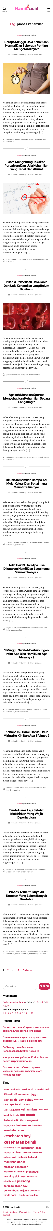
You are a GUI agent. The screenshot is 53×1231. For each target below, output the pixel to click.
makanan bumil (10, 1157)
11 (28, 1013)
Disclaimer (14, 1212)
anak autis (15, 1089)
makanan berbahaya (32, 1152)
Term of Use (25, 1212)
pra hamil (39, 457)
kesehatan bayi (18, 1135)
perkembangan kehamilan (33, 542)
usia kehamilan (34, 375)
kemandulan (37, 1125)
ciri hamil (27, 1104)
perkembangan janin (16, 1190)
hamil (6, 1115)
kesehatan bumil (13, 788)
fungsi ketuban (21, 951)
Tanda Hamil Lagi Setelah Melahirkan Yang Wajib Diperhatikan (26, 813)
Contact (6, 1215)
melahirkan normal (14, 1171)
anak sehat (39, 1089)
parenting (23, 1181)
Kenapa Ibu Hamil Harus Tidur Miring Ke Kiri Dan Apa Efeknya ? (26, 733)
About (5, 1212)
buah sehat (38, 1100)
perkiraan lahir (24, 259)
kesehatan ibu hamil (12, 1148)
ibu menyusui (29, 1120)
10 (25, 1013)
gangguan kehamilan (20, 1109)
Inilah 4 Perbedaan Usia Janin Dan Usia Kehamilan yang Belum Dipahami (26, 285)
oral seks (32, 457)
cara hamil (10, 709)
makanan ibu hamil (27, 1157)
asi (8, 542)
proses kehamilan (27, 139)
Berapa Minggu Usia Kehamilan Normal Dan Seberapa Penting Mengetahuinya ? (26, 45)
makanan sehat (14, 1162)
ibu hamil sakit (11, 1120)
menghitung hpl (12, 259)
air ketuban (11, 951)
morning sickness (15, 1176)
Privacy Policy (39, 1212)
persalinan (35, 1190)
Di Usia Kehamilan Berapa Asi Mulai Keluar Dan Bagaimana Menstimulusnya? (26, 483)
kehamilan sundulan (24, 869)
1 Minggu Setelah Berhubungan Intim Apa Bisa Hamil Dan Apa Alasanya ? (26, 653)
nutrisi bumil (32, 1176)
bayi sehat (26, 1099)
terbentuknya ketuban (37, 954)
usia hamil (38, 139)
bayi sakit (10, 1099)
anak (6, 1089)
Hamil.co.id (15, 1207)
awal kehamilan (23, 1094)
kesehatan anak (14, 1130)
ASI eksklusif (10, 1094)
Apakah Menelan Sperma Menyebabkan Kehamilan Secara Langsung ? (26, 398)
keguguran (9, 1125)
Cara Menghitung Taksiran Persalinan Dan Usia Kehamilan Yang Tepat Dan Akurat (26, 165)
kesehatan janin (31, 1147)
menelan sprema (21, 457)
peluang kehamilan (22, 709)
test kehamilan (16, 630)
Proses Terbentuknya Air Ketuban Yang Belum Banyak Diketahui (26, 895)
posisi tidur (24, 788)
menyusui (32, 1171)
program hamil (35, 709)
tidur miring (15, 790)
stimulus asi (19, 545)
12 (32, 1013)
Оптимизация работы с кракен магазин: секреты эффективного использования (22, 1071)
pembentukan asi (15, 542)
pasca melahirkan (39, 869)
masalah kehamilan (16, 1166)
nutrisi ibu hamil (10, 1181)
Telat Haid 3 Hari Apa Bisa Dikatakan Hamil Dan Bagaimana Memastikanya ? (26, 568)
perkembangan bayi (16, 1185)
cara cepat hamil (12, 1104)
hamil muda (14, 1115)
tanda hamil (10, 1195)
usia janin (24, 375)
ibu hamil (27, 1115)
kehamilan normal (13, 139)
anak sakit (27, 1089)
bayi (34, 1094)
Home (19, 35)
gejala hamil (11, 628)
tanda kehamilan (37, 628)
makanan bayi (12, 1152)
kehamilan (10, 457)
